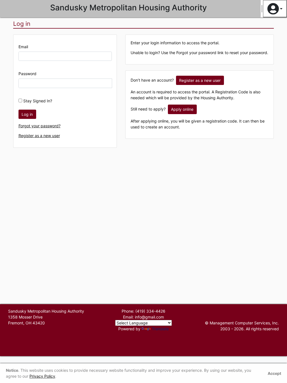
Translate (160, 328)
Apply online (182, 109)
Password (27, 73)
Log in (27, 114)
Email (23, 46)
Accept (274, 373)
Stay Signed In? (37, 100)
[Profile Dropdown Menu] (275, 8)
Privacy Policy (42, 376)
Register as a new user (39, 135)
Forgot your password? (39, 125)
